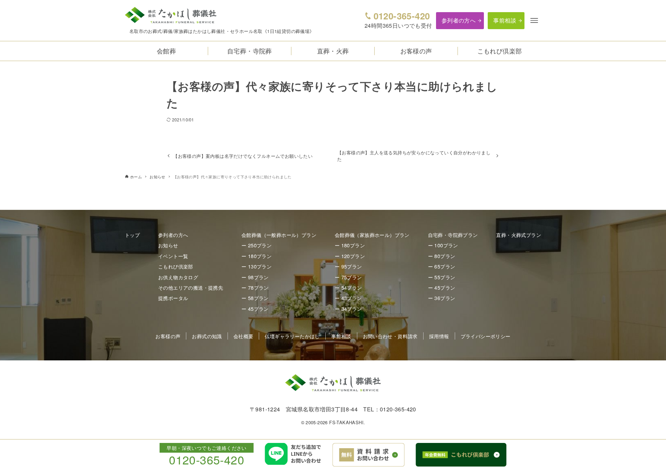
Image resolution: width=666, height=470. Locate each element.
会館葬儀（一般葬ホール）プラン (278, 234)
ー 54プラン (348, 287)
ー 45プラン (255, 308)
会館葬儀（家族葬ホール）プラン (372, 234)
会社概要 (243, 336)
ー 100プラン (443, 245)
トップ (132, 234)
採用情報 (439, 336)
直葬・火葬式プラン (518, 234)
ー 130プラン (256, 266)
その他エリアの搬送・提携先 (190, 287)
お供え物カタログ (178, 277)
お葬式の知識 (207, 336)
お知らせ (168, 245)
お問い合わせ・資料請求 (390, 336)
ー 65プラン (441, 266)
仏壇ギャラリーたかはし (292, 336)
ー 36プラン (441, 297)
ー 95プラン (348, 266)
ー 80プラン (441, 255)
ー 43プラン (348, 297)
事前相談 (504, 20)
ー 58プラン (255, 297)
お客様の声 (167, 336)
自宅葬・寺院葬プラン (453, 234)
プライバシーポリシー (486, 336)
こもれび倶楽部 (175, 266)
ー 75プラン (348, 277)
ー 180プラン (256, 255)
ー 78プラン (255, 287)
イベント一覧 (173, 255)
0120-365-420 (402, 15)
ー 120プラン (350, 255)
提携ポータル (173, 297)
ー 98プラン (255, 277)
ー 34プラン (348, 308)
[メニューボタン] (534, 20)
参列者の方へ (459, 20)
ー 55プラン (441, 277)
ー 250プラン (256, 245)
